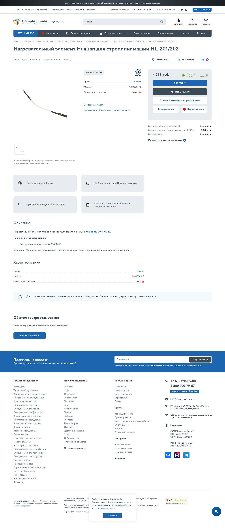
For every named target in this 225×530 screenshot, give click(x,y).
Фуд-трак (69, 427)
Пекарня (68, 412)
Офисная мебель (21, 460)
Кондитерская (71, 409)
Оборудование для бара (25, 405)
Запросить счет (166, 109)
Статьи (117, 401)
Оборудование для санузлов (27, 456)
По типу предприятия (81, 33)
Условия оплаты (122, 444)
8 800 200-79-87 (166, 9)
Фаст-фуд (69, 394)
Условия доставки (123, 448)
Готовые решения (166, 33)
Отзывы (67, 59)
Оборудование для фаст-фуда (28, 412)
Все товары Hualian (93, 105)
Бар (66, 405)
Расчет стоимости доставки (165, 140)
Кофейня (68, 416)
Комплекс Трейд (123, 381)
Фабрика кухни (71, 438)
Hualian (137, 81)
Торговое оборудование (25, 471)
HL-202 (107, 232)
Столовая (68, 420)
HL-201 (98, 232)
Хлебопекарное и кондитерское (29, 394)
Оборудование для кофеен (26, 409)
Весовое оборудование (25, 431)
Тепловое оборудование (25, 390)
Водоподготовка (21, 427)
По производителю (113, 33)
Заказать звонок (202, 10)
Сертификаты (121, 398)
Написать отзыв (29, 335)
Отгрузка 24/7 (121, 425)
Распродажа (52, 33)
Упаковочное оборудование (27, 423)
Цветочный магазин (74, 431)
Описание (35, 59)
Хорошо (112, 515)
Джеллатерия (71, 423)
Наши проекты (121, 390)
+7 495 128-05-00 (143, 9)
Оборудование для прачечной (28, 453)
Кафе (66, 390)
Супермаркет (70, 398)
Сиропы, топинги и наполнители (29, 467)
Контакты (119, 458)
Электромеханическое (24, 401)
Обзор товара (20, 59)
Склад (67, 434)
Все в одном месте (123, 414)
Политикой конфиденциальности (187, 365)
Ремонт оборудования (125, 432)
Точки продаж (20, 475)
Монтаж (118, 428)
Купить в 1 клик (180, 91)
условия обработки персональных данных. (111, 507)
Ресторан (68, 387)
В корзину (180, 83)
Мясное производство (75, 442)
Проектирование (141, 33)
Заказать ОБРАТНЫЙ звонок (185, 391)
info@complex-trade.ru (118, 9)
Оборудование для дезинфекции (29, 449)
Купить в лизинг (196, 109)
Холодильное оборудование (27, 416)
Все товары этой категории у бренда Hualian (106, 110)
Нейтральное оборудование (27, 420)
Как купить (202, 33)
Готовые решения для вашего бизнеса (133, 421)
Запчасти (18, 482)
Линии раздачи (20, 434)
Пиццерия (69, 401)
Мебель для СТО (22, 442)
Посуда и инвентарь (23, 464)
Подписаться (200, 359)
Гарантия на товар (123, 452)
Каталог (29, 33)
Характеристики (51, 59)
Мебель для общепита (24, 478)
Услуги (186, 33)
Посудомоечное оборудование (28, 398)
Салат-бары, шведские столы (28, 438)
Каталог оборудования (25, 381)
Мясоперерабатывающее (26, 445)
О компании (120, 387)
